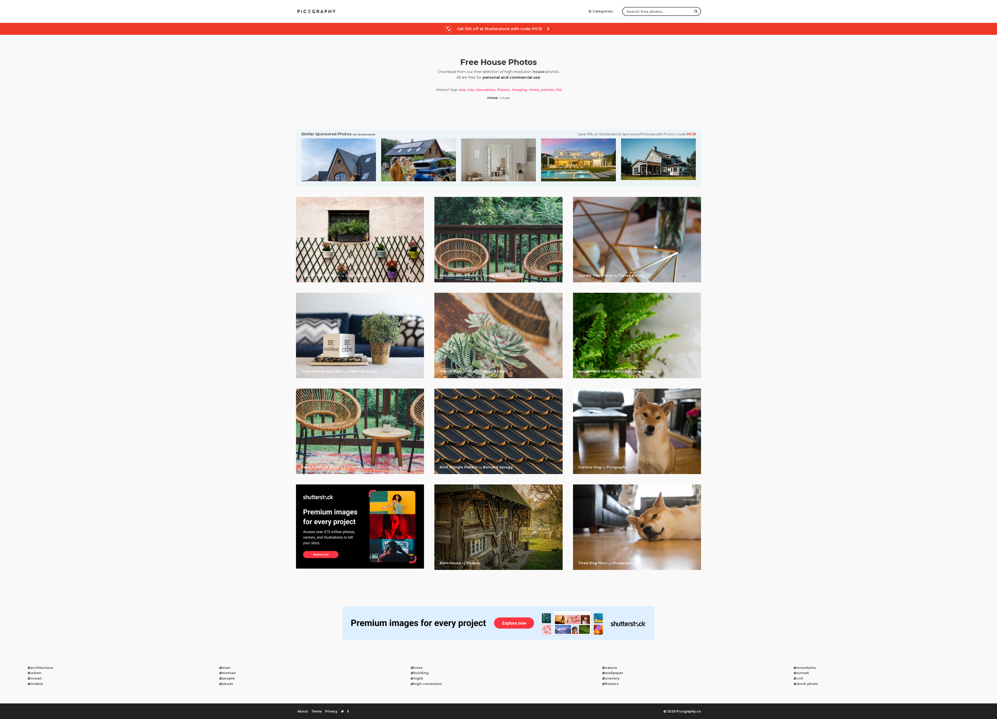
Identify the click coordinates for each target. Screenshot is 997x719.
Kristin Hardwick (362, 371)
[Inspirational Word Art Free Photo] (360, 294)
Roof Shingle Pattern (459, 467)
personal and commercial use (511, 77)
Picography (617, 467)
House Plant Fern (594, 371)
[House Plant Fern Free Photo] (637, 294)
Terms (316, 711)
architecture (41, 667)
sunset (802, 673)
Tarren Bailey (495, 275)
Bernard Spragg (498, 467)
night (418, 678)
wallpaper (614, 673)
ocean (36, 678)
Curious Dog (590, 467)
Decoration (485, 90)
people (228, 678)
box (462, 90)
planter (547, 90)
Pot (559, 90)
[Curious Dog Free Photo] (637, 390)
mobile (36, 684)
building (421, 673)
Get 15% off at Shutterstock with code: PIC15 (499, 28)
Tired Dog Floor (593, 563)
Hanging (519, 90)
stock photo (807, 684)
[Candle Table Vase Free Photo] (637, 198)
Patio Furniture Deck (459, 275)
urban (35, 673)
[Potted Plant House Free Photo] (498, 294)
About (302, 711)
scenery (612, 678)
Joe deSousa (357, 275)
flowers (503, 90)
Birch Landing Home (634, 371)
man (226, 667)
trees (418, 667)
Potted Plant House (458, 371)
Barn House (451, 563)
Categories (602, 11)
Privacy (331, 711)
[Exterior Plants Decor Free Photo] (360, 198)
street (227, 684)
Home (534, 90)
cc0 (799, 678)
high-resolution (427, 684)
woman (229, 673)
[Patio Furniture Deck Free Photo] (498, 198)
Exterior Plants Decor (321, 275)
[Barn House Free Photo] (498, 486)
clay (470, 90)
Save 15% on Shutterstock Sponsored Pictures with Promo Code (637, 134)
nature (611, 667)
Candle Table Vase (596, 275)
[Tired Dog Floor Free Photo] (637, 486)
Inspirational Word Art (322, 371)
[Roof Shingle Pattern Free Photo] (498, 390)
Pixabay (473, 563)
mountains (806, 667)
